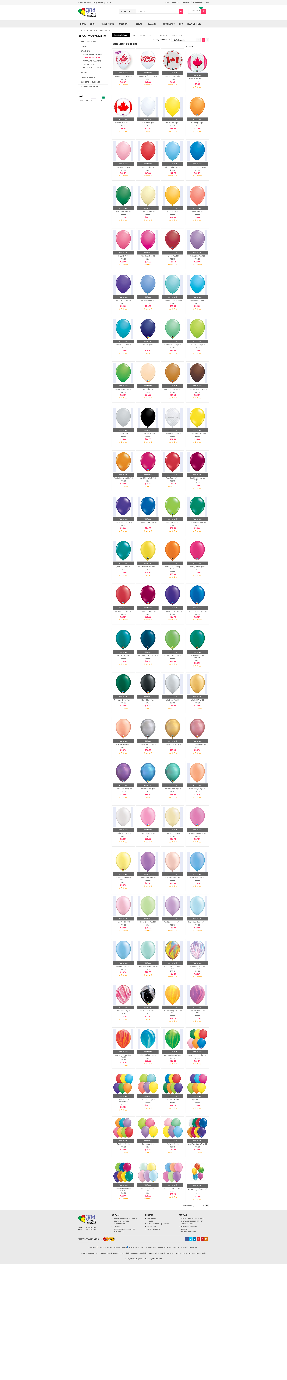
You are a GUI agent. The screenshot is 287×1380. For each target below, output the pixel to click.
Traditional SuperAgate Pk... (172, 967)
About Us (175, 2)
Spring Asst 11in (148, 1144)
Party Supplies (87, 77)
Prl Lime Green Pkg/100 (172, 655)
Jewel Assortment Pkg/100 (197, 1144)
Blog (207, 2)
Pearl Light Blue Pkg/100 (197, 922)
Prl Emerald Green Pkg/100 (197, 656)
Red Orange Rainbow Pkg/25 (123, 1056)
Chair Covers (119, 1224)
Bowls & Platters (121, 1221)
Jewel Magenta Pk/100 (148, 478)
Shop (92, 24)
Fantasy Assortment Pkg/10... (123, 1189)
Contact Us (186, 2)
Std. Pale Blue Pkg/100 (172, 167)
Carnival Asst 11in (172, 1099)
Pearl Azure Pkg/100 (123, 966)
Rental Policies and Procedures (112, 1247)
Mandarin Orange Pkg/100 (123, 478)
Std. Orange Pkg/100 (197, 123)
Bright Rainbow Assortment (123, 1100)
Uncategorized (88, 41)
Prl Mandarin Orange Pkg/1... (173, 567)
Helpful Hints (194, 24)
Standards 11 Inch (146, 35)
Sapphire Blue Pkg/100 (148, 522)
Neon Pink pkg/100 (148, 833)
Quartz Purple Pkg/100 (123, 522)
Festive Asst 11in (123, 1144)
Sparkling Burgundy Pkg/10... (197, 479)
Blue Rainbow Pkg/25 (148, 1055)
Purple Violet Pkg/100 (123, 300)
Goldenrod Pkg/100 (173, 211)
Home (83, 24)
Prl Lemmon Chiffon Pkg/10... (123, 878)
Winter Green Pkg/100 (172, 345)
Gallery (152, 24)
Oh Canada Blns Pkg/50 (123, 76)
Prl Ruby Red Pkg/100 (123, 611)
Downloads (169, 24)
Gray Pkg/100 (123, 433)
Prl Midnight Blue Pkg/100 (148, 655)
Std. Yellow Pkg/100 (172, 123)
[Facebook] (187, 1239)
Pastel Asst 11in (173, 1144)
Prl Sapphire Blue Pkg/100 (197, 611)
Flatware (151, 1218)
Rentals (84, 46)
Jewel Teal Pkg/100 (123, 567)
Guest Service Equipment (158, 1224)
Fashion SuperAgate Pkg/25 (197, 967)
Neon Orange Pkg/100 (197, 789)
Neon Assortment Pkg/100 (172, 1188)
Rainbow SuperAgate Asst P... (197, 1190)
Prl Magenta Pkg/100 (197, 567)
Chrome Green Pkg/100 (172, 789)
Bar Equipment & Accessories (126, 1218)
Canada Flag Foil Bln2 (197, 78)
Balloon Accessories (92, 68)
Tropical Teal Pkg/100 (123, 345)
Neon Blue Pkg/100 (197, 877)
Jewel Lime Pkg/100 (173, 522)
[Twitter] (191, 1239)
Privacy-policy (164, 1247)
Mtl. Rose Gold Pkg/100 (123, 744)
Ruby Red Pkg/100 (172, 478)
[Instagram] (206, 1239)
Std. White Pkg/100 (148, 123)
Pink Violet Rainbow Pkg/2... (197, 1011)
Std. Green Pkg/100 (123, 211)
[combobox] (127, 11)
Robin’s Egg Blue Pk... (197, 300)
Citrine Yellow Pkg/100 (197, 433)
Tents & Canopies (188, 1232)
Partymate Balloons (92, 61)
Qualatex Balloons (120, 35)
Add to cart (123, 73)
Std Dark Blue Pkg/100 (197, 167)
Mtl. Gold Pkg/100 (197, 700)
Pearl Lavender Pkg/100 (172, 922)
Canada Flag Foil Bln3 (123, 123)
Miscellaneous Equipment (192, 1218)
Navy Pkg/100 (148, 345)
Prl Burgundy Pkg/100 (148, 611)
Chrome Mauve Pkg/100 (197, 744)
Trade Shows (107, 24)
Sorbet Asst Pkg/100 (148, 1099)
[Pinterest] (202, 1239)
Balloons (123, 24)
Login (167, 2)
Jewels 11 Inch (177, 35)
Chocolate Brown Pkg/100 (197, 389)
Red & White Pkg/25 (123, 1011)
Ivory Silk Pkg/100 (148, 211)
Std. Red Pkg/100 (148, 167)
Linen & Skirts (153, 1229)
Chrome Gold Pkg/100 (173, 744)
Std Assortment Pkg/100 (197, 1055)
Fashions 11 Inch (162, 35)
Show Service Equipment (192, 1221)
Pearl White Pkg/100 (123, 833)
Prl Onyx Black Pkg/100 (148, 700)
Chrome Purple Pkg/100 (123, 789)
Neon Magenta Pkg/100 (197, 833)
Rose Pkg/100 (123, 256)
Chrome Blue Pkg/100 (148, 789)
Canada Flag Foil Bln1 (173, 76)
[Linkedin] (195, 1239)
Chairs (117, 1226)
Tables (184, 1229)
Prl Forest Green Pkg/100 (123, 700)
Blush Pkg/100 (148, 389)
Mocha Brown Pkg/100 (172, 389)
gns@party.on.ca (103, 2)
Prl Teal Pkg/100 (123, 655)
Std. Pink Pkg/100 (123, 167)
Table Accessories (189, 1226)
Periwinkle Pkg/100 (148, 300)
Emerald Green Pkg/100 (197, 522)
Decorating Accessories (124, 1229)
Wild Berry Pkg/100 (148, 256)
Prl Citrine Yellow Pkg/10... (148, 567)
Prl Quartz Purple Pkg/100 (172, 611)
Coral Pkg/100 (197, 211)
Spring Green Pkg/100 (123, 389)
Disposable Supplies (90, 82)
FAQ (181, 24)
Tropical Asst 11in (197, 1099)
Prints (134, 35)
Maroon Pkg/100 (173, 256)
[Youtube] (198, 1239)
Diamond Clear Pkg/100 (172, 433)
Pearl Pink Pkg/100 (123, 922)
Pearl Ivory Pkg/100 (173, 833)
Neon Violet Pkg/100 (148, 877)
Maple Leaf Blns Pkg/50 (148, 76)
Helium (138, 24)
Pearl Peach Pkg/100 (172, 877)
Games (150, 1221)
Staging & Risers (188, 1224)
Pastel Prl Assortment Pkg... (148, 1189)
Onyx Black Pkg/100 (148, 433)
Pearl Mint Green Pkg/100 (148, 966)
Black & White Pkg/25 (148, 1011)
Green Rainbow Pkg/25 (172, 1055)
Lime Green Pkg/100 (197, 345)
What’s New (151, 1247)
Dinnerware (119, 1232)
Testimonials (198, 2)
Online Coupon (180, 1247)
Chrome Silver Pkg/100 (148, 744)
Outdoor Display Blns (92, 54)
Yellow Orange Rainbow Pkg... (173, 1011)
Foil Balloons (89, 64)
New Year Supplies (89, 87)
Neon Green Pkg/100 (148, 922)
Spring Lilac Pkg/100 (197, 256)
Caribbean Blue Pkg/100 (173, 300)
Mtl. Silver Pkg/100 (173, 700)
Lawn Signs (152, 1226)
